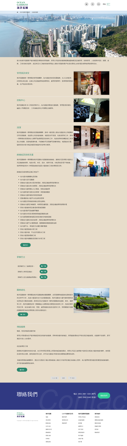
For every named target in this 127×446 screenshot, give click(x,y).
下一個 (72, 378)
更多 (26, 245)
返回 (63, 378)
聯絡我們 (103, 395)
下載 (44, 266)
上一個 (55, 378)
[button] (108, 4)
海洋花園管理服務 (25, 12)
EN (99, 4)
